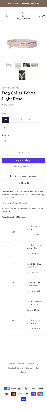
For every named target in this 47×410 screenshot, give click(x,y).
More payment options (23, 166)
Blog (37, 368)
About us (23, 372)
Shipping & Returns (15, 368)
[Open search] (7, 16)
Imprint (21, 364)
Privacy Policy (32, 364)
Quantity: (6, 135)
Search (12, 364)
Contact (29, 368)
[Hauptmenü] (3, 16)
